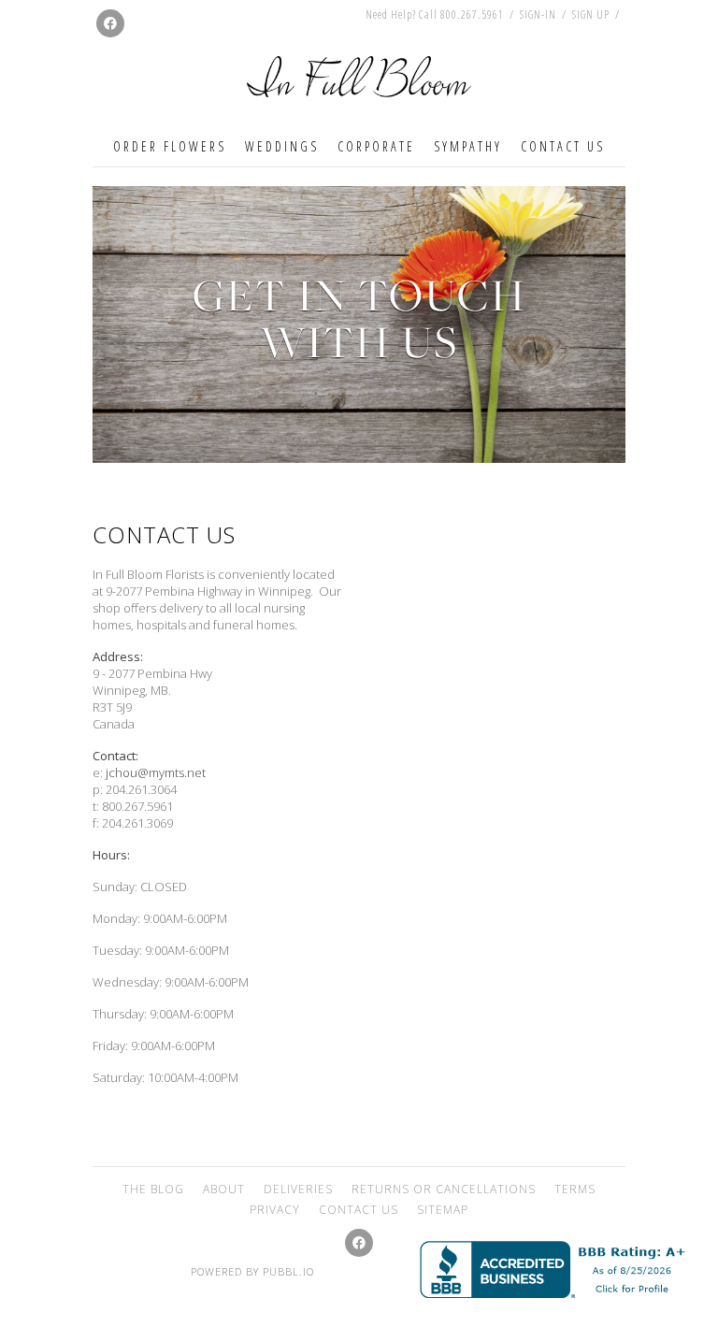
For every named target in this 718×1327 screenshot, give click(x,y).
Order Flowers (169, 146)
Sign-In (538, 14)
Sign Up (591, 15)
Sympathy (468, 146)
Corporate (376, 146)
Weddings (282, 146)
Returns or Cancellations (444, 1189)
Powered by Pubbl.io (252, 1271)
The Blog (153, 1189)
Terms (575, 1189)
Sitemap (442, 1210)
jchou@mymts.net (156, 772)
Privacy (275, 1210)
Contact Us (563, 146)
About (224, 1189)
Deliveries (298, 1189)
